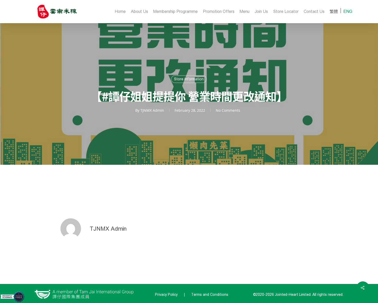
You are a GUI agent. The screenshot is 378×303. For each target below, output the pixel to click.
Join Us (261, 11)
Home (120, 11)
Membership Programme (175, 11)
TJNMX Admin (152, 110)
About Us (139, 11)
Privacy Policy (166, 295)
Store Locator (286, 11)
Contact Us (314, 11)
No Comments (228, 110)
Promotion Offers (219, 11)
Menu (244, 11)
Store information (189, 79)
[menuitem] (334, 11)
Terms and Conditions (209, 295)
